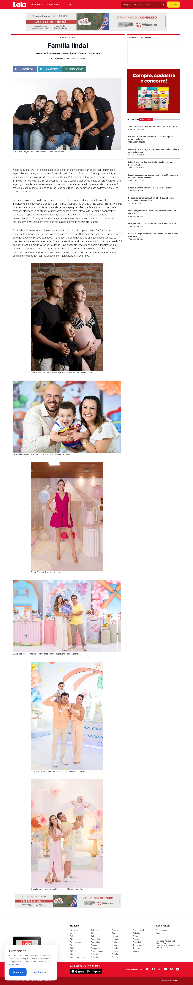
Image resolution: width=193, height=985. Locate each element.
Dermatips (95, 942)
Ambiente (74, 930)
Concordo (18, 972)
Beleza (73, 936)
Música (115, 951)
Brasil (72, 945)
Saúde (135, 936)
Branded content (77, 942)
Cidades (73, 948)
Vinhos (136, 951)
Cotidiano (95, 930)
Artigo (72, 933)
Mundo (115, 948)
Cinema (73, 954)
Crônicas (95, 933)
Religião (136, 933)
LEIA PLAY (69, 5)
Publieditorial (138, 930)
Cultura (94, 936)
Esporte (115, 930)
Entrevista (95, 954)
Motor (114, 945)
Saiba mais (14, 964)
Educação (95, 948)
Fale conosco (161, 930)
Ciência (73, 951)
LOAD (177, 981)
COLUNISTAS (52, 5)
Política (115, 957)
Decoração (95, 939)
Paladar (115, 954)
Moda (114, 942)
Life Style (116, 936)
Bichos (73, 939)
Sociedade (137, 942)
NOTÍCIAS (35, 5)
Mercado (115, 939)
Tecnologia (137, 945)
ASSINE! (173, 4)
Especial (94, 957)
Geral (114, 933)
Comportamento (77, 957)
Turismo (136, 948)
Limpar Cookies (38, 972)
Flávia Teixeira (146, 119)
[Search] (163, 4)
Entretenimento (97, 951)
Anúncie (159, 933)
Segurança (137, 939)
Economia (95, 945)
